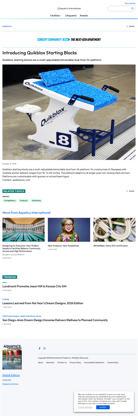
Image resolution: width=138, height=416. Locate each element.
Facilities (55, 15)
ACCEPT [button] (103, 407)
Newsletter (130, 3)
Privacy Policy (75, 362)
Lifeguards (71, 15)
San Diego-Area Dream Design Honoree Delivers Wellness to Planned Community (55, 320)
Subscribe (6, 380)
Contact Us (62, 362)
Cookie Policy (112, 362)
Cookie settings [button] (85, 407)
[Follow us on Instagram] (44, 348)
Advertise (50, 362)
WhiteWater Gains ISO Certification (110, 245)
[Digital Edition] (12, 368)
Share (131, 26)
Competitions (9, 200)
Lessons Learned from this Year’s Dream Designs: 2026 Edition (42, 303)
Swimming (36, 200)
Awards (84, 15)
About (40, 362)
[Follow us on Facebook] (39, 348)
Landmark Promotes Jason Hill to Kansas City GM (34, 286)
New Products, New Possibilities (63, 245)
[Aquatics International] (69, 8)
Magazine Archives (10, 384)
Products (7, 26)
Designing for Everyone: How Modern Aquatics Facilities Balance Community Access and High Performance (21, 248)
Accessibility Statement (94, 362)
